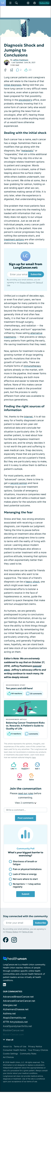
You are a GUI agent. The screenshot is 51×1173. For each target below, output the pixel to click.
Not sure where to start (25, 879)
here (34, 757)
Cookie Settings (10, 1053)
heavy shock (32, 581)
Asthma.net (9, 1013)
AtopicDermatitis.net (14, 1017)
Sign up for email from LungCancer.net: (25, 266)
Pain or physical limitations (27, 869)
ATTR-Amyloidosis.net (15, 1022)
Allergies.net (10, 1005)
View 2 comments (24, 802)
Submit (25, 894)
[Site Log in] (35, 3)
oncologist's (25, 100)
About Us (7, 1046)
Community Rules (28, 1053)
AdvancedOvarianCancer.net (19, 1000)
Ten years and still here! (19, 688)
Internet (28, 416)
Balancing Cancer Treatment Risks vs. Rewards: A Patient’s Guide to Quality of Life (25, 725)
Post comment (25, 818)
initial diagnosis (12, 85)
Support (25, 766)
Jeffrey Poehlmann (20, 60)
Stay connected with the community (25, 916)
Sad (36, 766)
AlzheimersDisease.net (15, 1009)
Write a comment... (16, 810)
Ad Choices (8, 1057)
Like (13, 766)
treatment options (14, 239)
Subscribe (44, 3)
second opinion (18, 483)
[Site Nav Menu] (10, 3)
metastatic (27, 150)
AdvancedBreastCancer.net (18, 996)
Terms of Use (27, 932)
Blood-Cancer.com (13, 1034)
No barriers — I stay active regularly (27, 885)
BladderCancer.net (13, 1030)
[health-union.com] (14, 959)
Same (30, 777)
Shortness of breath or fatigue (25, 863)
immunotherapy (32, 366)
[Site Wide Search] (16, 3)
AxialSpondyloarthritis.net (17, 1026)
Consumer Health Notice (14, 1050)
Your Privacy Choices (38, 1050)
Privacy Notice (26, 282)
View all (9, 1039)
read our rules (25, 793)
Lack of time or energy (25, 874)
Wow (18, 777)
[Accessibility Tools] (28, 3)
